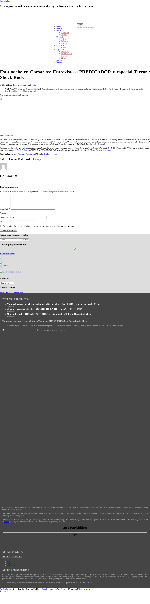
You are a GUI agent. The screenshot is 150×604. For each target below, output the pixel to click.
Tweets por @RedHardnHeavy (11, 292)
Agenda (59, 60)
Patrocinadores (7, 253)
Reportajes (65, 52)
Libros (63, 58)
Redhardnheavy (6, 1)
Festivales (64, 43)
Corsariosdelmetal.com (104, 150)
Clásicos (64, 35)
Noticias (59, 28)
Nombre (4, 213)
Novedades (65, 33)
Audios (63, 47)
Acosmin (87, 589)
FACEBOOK (12, 563)
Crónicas (64, 41)
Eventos (64, 56)
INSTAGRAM (12, 565)
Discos (58, 31)
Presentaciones (66, 54)
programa (53, 154)
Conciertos (60, 37)
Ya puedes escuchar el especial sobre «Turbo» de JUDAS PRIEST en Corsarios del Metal (53, 304)
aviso (15, 154)
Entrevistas (60, 45)
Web (1, 222)
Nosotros (59, 62)
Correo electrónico (7, 217)
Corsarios (21, 154)
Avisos (63, 39)
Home (58, 26)
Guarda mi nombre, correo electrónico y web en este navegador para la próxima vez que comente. (39, 226)
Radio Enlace (22, 150)
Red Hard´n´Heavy (20, 85)
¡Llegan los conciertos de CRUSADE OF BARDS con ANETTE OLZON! (45, 309)
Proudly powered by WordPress (53, 589)
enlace (6, 522)
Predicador (45, 154)
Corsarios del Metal (33, 154)
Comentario (5, 209)
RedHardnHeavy (6, 589)
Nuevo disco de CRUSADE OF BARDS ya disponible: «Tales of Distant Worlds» (49, 314)
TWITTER (11, 561)
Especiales (60, 50)
